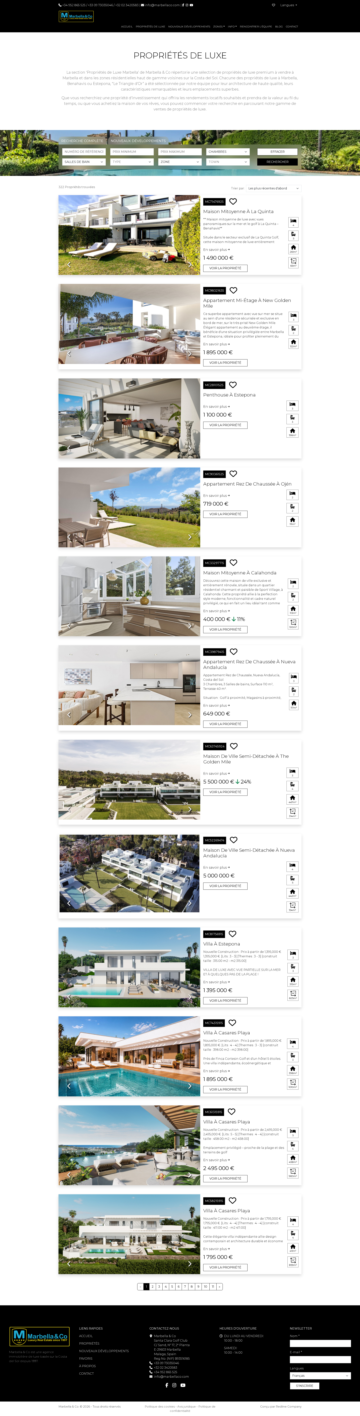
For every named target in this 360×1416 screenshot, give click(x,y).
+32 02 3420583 (127, 5)
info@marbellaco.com (162, 5)
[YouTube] (191, 5)
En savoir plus (215, 250)
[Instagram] (187, 5)
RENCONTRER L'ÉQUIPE (256, 26)
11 (213, 1286)
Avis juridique (186, 1406)
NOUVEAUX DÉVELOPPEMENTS (189, 26)
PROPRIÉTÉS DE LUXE (150, 26)
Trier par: (237, 188)
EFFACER (278, 152)
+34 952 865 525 (74, 5)
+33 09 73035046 (100, 5)
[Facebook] (183, 5)
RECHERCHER (278, 162)
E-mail (296, 1352)
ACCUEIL (127, 26)
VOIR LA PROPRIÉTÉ (225, 268)
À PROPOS (87, 1366)
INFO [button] (231, 26)
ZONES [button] (218, 26)
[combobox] (133, 162)
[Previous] (69, 232)
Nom (295, 1336)
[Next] (189, 232)
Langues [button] (287, 5)
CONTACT (292, 26)
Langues (297, 1368)
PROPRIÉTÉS (89, 1343)
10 (205, 1286)
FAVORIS (85, 1358)
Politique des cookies (160, 1406)
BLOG (279, 26)
